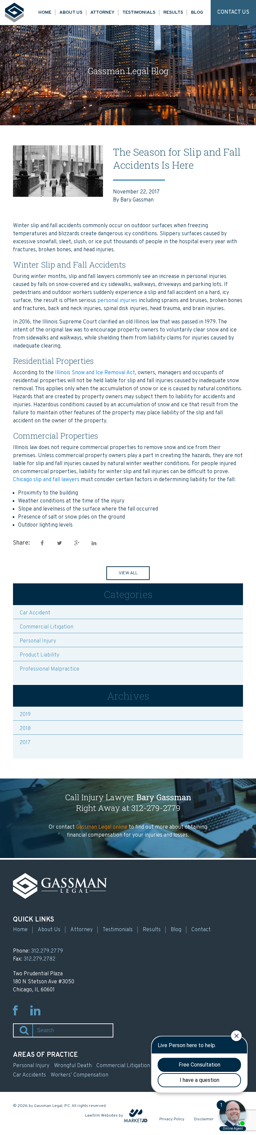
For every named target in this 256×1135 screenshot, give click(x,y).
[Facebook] (42, 543)
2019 (25, 714)
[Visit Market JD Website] (135, 1115)
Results (173, 12)
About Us (70, 12)
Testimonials (138, 12)
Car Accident (35, 613)
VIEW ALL (128, 573)
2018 (25, 728)
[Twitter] (59, 543)
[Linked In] (94, 543)
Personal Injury (38, 641)
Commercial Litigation (46, 627)
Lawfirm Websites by (104, 1115)
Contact (201, 930)
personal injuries (117, 300)
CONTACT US (233, 12)
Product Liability (39, 655)
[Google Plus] (76, 543)
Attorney (102, 12)
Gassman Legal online (101, 827)
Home (44, 12)
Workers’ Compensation (79, 1075)
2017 (25, 742)
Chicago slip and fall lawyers (46, 479)
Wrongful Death (73, 1065)
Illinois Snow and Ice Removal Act (95, 373)
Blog (197, 12)
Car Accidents (29, 1075)
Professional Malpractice (49, 669)
